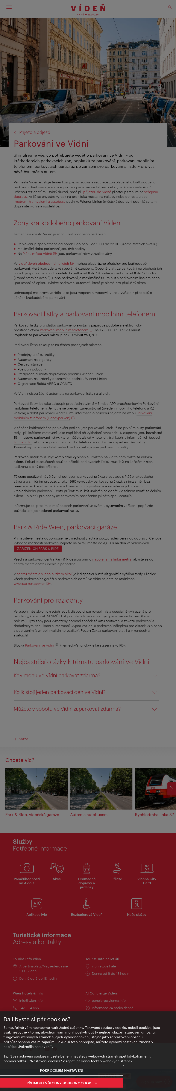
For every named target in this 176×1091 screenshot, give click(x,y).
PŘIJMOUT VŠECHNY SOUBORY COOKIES (62, 1083)
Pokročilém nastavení (61, 1070)
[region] (88, 1051)
